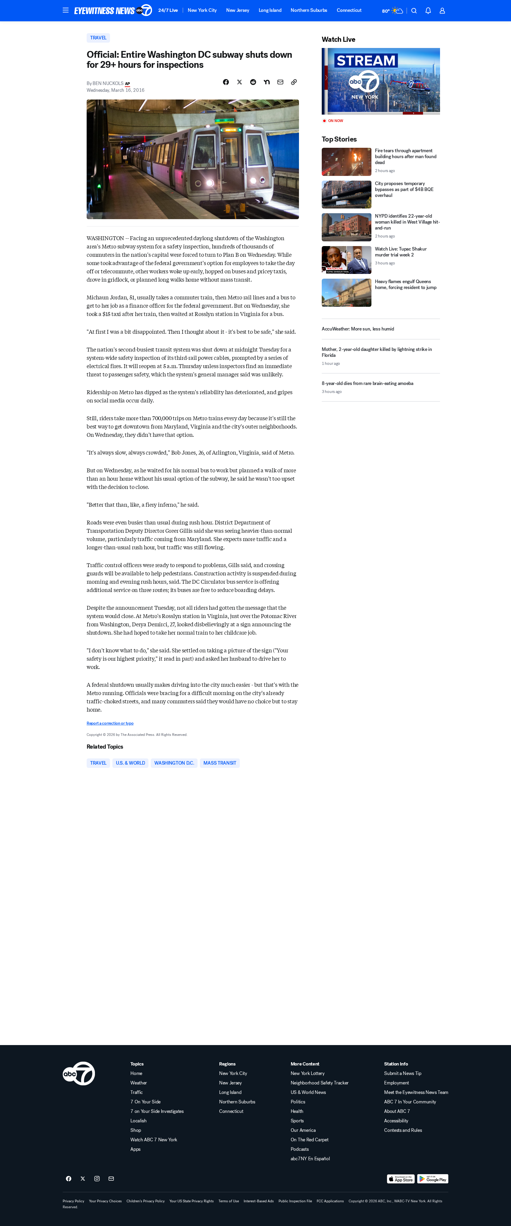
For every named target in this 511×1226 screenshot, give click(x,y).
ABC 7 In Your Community (410, 1102)
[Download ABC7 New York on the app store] (401, 1179)
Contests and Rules (403, 1130)
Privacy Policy (73, 1201)
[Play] (381, 81)
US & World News (308, 1092)
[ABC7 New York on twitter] (83, 1179)
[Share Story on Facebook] (226, 82)
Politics (298, 1102)
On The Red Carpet (310, 1139)
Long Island (270, 10)
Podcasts (299, 1149)
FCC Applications (330, 1201)
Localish (138, 1121)
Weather (138, 1083)
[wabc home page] (79, 1073)
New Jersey (237, 10)
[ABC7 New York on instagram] (97, 1179)
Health (297, 1111)
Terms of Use (229, 1201)
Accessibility (396, 1121)
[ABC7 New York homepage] (113, 10)
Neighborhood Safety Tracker (320, 1083)
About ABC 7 (397, 1111)
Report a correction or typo (110, 723)
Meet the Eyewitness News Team (416, 1092)
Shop (135, 1130)
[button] (65, 10)
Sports (297, 1121)
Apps (135, 1149)
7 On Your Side (145, 1102)
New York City (202, 10)
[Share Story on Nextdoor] (267, 82)
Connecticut (349, 10)
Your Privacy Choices (105, 1201)
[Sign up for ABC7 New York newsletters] (111, 1179)
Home (136, 1073)
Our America (303, 1130)
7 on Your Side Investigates (156, 1111)
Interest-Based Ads (259, 1201)
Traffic (136, 1092)
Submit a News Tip (402, 1073)
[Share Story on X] (240, 82)
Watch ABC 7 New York (153, 1139)
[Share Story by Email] (280, 82)
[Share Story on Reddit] (253, 82)
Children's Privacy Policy (146, 1201)
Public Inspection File (295, 1201)
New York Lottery (308, 1073)
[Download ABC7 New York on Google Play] (432, 1179)
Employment (396, 1083)
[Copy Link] (294, 82)
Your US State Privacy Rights (191, 1201)
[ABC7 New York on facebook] (69, 1179)
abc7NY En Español (310, 1158)
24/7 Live (168, 10)
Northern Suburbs (309, 10)
